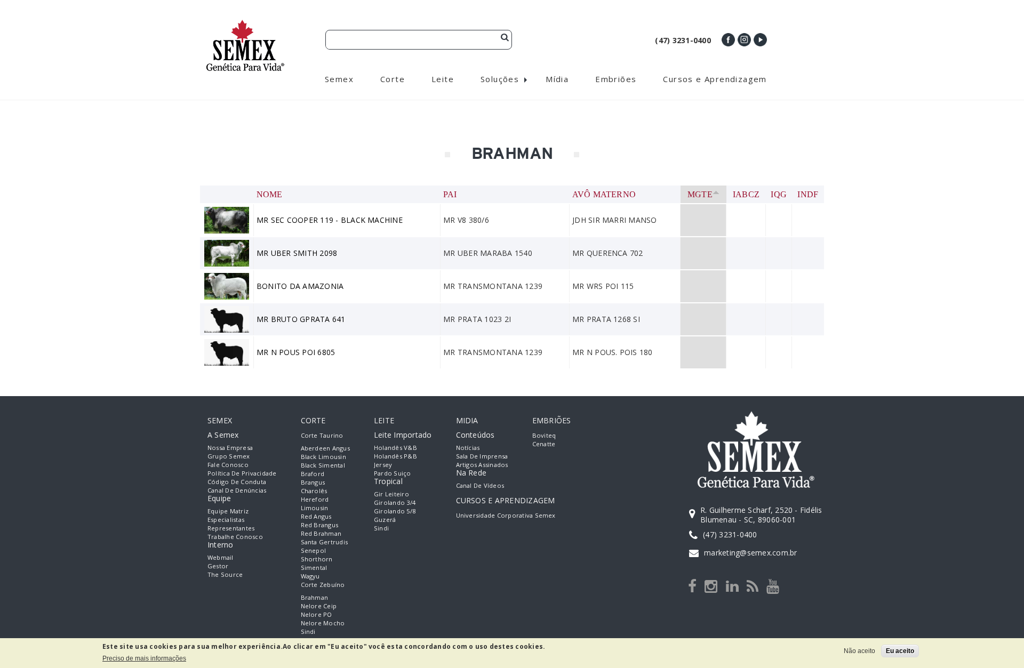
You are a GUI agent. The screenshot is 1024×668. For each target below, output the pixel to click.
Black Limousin (323, 457)
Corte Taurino (322, 435)
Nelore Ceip (319, 606)
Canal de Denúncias (236, 490)
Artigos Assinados (482, 465)
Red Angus (316, 516)
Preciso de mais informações (144, 658)
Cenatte (544, 444)
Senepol (313, 550)
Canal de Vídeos (480, 485)
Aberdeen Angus (325, 448)
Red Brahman (321, 533)
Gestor (217, 566)
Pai (450, 194)
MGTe (700, 194)
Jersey (383, 465)
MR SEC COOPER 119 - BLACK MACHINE (330, 220)
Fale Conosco (228, 465)
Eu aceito (900, 651)
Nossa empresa (230, 448)
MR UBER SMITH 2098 (297, 253)
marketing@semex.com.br (750, 553)
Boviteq (544, 435)
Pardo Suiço (392, 473)
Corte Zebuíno (323, 585)
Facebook (728, 39)
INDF (807, 194)
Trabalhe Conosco (235, 537)
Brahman (315, 597)
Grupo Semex (228, 456)
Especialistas (225, 520)
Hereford (315, 499)
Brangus (313, 482)
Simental (314, 568)
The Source (225, 574)
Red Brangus (320, 525)
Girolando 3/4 (394, 502)
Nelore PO (316, 614)
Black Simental (323, 465)
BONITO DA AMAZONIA (300, 286)
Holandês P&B (395, 456)
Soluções (500, 79)
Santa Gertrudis (324, 542)
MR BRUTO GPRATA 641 (301, 319)
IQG (779, 194)
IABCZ (746, 194)
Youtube (760, 39)
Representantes (230, 528)
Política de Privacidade (242, 473)
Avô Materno (604, 194)
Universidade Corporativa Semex (506, 515)
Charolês (314, 491)
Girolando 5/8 (394, 511)
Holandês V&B (395, 448)
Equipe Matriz (228, 511)
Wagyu (310, 576)
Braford (313, 474)
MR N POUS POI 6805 (296, 352)
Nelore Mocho (323, 623)
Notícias (468, 448)
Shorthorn (317, 559)
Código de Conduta (236, 482)
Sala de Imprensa (482, 456)
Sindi (308, 631)
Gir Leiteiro (391, 494)
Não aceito (859, 651)
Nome (270, 194)
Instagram (744, 39)
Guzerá (385, 520)
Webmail (220, 557)
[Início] (245, 24)
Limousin (315, 508)
